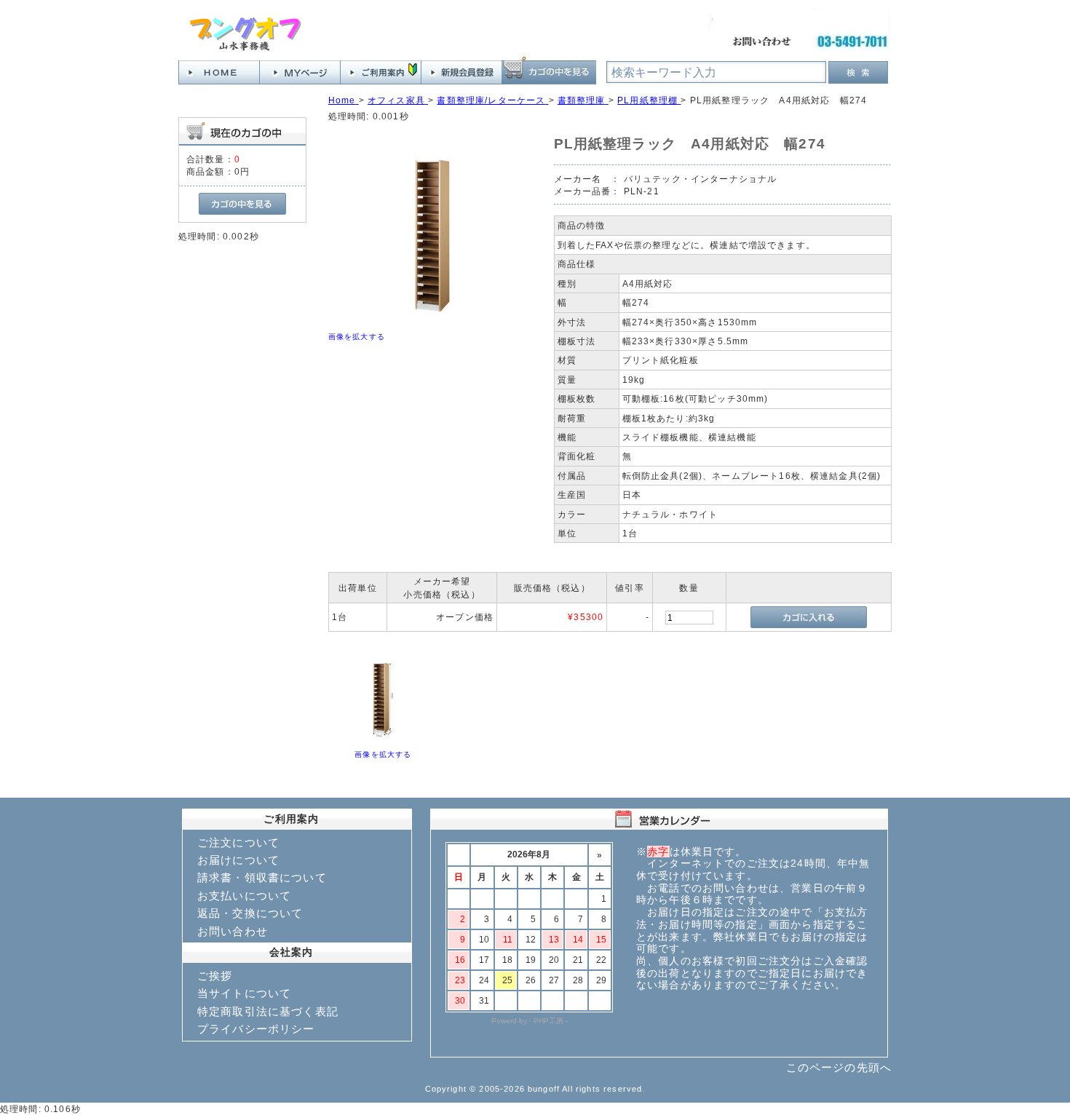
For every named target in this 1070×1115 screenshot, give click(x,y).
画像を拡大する (356, 337)
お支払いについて (244, 895)
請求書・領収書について (262, 877)
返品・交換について (250, 913)
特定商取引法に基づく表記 (267, 1011)
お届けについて (238, 860)
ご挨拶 (214, 975)
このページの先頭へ (839, 1067)
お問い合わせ (232, 931)
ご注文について (238, 842)
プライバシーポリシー (256, 1029)
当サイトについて (244, 993)
